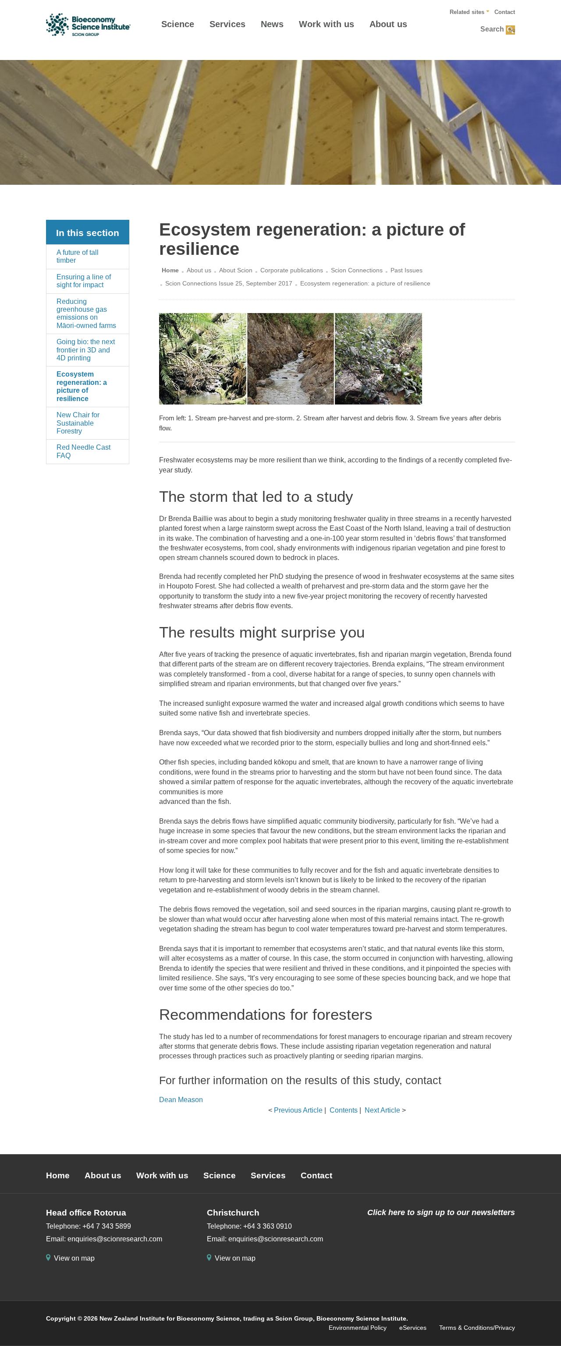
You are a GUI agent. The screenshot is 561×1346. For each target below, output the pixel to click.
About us (388, 24)
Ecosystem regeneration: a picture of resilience (82, 386)
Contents (344, 1110)
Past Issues (407, 270)
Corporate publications (291, 270)
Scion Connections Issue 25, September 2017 (228, 283)
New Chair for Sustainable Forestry (78, 423)
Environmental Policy (358, 1327)
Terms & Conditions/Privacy (477, 1327)
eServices (412, 1327)
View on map (74, 1258)
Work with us (326, 24)
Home (170, 270)
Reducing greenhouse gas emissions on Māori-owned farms (86, 313)
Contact (504, 12)
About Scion (235, 270)
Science (177, 24)
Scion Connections (357, 270)
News (272, 24)
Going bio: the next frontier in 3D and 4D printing (86, 350)
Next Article (382, 1110)
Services (227, 24)
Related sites (467, 12)
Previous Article (298, 1110)
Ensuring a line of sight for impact (84, 281)
